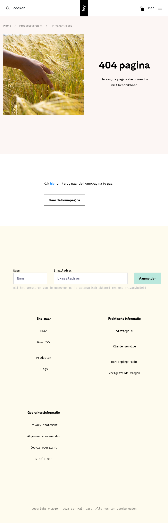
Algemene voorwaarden (43, 436)
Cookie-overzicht (44, 447)
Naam (16, 270)
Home (7, 25)
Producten (43, 357)
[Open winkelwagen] (141, 8)
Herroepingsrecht (124, 361)
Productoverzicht (30, 25)
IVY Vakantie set (61, 25)
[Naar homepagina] (84, 8)
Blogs (44, 369)
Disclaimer (43, 458)
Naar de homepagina (64, 200)
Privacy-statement (44, 425)
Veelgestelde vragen (124, 373)
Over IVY (43, 342)
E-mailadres (63, 270)
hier (53, 183)
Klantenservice (124, 346)
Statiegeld (124, 331)
